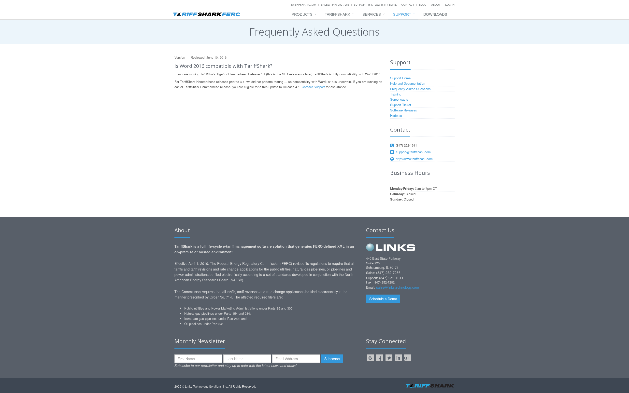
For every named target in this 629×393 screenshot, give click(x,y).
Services (371, 14)
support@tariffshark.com (413, 151)
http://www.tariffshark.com (414, 158)
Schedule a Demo (383, 298)
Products (302, 14)
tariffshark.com (303, 4)
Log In (450, 4)
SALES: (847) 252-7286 (335, 4)
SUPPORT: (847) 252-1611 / (371, 4)
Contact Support (313, 86)
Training (395, 94)
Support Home (400, 78)
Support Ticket (400, 104)
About (436, 4)
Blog (423, 4)
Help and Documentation (407, 83)
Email (393, 4)
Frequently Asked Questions (410, 88)
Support (402, 14)
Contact (407, 4)
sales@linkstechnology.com (397, 287)
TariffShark (337, 14)
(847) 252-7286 (388, 272)
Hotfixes (396, 115)
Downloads (435, 14)
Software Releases (403, 110)
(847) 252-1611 (406, 145)
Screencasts (399, 99)
